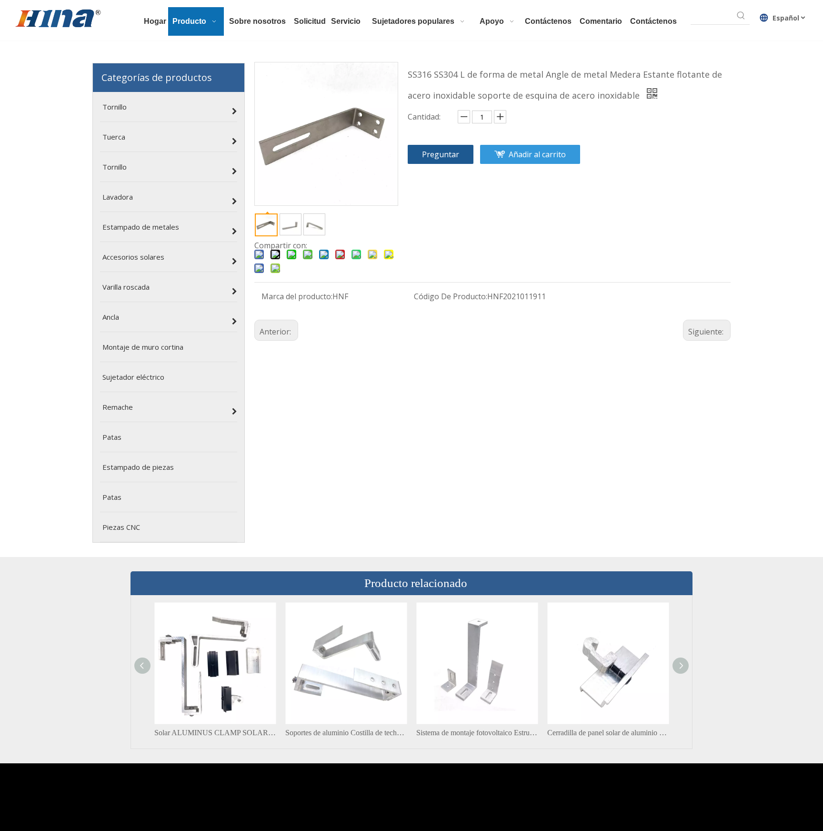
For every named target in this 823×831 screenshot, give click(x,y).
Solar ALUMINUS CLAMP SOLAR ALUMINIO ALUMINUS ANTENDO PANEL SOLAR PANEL (215, 733)
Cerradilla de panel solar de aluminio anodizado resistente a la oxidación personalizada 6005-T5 (608, 733)
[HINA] (57, 19)
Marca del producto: (296, 296)
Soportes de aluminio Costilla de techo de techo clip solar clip (346, 733)
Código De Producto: (450, 296)
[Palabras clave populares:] (741, 15)
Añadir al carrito (537, 154)
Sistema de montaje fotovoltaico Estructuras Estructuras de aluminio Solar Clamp (477, 733)
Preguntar (440, 154)
